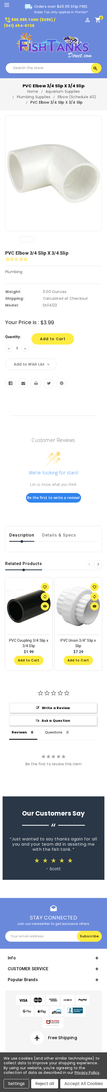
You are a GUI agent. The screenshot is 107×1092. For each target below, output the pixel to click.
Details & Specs (59, 535)
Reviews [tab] (19, 732)
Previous (89, 564)
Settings (16, 1084)
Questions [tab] (54, 732)
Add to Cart (28, 660)
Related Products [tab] (23, 563)
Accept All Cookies (83, 1084)
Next (98, 564)
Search (95, 68)
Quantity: (13, 337)
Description (21, 535)
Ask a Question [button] (56, 720)
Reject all (44, 1084)
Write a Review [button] (56, 707)
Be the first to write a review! (53, 497)
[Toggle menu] (9, 5)
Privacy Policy (87, 1072)
